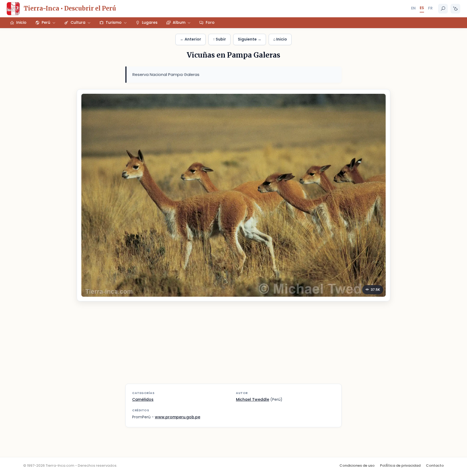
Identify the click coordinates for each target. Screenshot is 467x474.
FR (430, 8)
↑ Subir (219, 39)
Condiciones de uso (357, 465)
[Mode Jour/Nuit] (455, 9)
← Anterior (190, 39)
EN (413, 8)
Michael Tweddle (252, 399)
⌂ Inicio (280, 39)
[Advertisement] (233, 346)
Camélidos (143, 399)
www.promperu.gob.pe (177, 417)
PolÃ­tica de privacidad (400, 465)
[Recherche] (443, 9)
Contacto (435, 465)
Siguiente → (249, 39)
